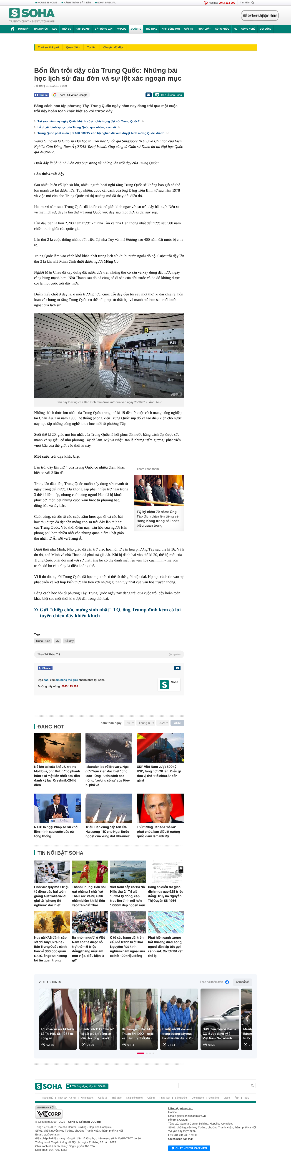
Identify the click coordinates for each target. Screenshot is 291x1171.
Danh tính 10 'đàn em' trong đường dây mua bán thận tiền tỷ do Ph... (178, 1034)
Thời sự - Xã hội (67, 1098)
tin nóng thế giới (67, 680)
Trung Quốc (148, 163)
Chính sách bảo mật (180, 1138)
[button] (140, 1053)
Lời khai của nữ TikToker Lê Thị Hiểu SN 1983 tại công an (57, 1034)
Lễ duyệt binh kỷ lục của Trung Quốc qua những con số (77, 127)
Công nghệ (248, 29)
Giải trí (188, 29)
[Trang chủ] (32, 15)
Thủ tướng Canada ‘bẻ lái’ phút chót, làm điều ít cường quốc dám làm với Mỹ (158, 831)
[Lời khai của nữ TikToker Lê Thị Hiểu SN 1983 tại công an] (58, 1019)
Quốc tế (136, 29)
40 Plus (121, 29)
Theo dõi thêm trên (211, 982)
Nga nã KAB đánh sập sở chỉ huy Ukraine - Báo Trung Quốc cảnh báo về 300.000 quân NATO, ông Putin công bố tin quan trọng (50, 948)
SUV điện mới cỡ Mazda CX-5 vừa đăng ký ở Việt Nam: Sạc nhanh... (219, 1034)
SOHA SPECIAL (106, 2)
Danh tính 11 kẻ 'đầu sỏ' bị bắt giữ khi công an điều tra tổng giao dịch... (98, 1034)
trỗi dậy (69, 641)
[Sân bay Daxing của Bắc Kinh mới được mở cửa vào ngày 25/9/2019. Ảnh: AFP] (109, 355)
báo (46, 680)
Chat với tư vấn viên (191, 1148)
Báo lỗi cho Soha (171, 95)
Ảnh (237, 1098)
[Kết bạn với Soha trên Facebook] (164, 684)
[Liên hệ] (177, 668)
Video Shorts (50, 982)
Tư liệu (91, 47)
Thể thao (151, 29)
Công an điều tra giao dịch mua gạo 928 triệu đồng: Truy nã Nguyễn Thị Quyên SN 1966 (165, 894)
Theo (109, 654)
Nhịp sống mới (171, 29)
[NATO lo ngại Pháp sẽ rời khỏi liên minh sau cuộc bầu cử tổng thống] (57, 808)
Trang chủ (47, 1098)
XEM (177, 723)
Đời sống (265, 29)
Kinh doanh (83, 29)
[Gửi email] (148, 94)
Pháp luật (204, 29)
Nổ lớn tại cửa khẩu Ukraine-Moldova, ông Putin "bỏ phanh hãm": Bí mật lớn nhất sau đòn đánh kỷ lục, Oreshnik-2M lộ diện (57, 776)
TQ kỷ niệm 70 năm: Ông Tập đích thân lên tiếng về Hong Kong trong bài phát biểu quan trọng (158, 519)
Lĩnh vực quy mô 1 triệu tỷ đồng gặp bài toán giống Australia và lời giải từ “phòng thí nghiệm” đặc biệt (51, 896)
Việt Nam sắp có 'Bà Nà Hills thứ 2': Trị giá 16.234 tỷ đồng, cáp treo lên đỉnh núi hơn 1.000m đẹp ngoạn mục (128, 896)
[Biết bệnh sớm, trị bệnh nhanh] (260, 15)
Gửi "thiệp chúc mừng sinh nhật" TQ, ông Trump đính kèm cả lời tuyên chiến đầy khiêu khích (110, 612)
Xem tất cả (242, 982)
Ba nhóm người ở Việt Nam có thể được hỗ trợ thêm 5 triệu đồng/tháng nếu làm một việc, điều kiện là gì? (88, 948)
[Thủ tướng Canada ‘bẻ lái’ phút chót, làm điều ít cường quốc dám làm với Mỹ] (160, 808)
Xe (235, 29)
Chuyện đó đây (113, 47)
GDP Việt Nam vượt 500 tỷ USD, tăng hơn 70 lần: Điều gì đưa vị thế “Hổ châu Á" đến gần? (159, 773)
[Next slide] (247, 1021)
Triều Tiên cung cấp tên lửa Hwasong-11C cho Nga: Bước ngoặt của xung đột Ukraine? (107, 831)
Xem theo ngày (110, 723)
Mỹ (57, 641)
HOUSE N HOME (47, 2)
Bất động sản (104, 29)
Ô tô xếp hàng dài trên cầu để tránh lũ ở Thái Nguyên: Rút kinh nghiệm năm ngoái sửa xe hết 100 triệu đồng (127, 946)
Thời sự (66, 29)
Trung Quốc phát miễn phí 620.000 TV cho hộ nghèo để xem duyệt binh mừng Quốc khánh (101, 133)
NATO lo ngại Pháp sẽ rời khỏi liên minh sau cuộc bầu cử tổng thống (56, 831)
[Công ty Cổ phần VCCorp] (90, 1112)
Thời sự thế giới (48, 47)
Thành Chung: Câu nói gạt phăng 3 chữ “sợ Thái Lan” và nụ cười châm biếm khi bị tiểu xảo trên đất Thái (89, 896)
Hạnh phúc (41, 29)
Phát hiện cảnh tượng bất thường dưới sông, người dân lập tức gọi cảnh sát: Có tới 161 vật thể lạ (165, 946)
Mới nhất (24, 29)
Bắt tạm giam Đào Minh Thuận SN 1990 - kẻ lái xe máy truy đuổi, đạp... (138, 1034)
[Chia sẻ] (41, 95)
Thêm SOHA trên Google (72, 95)
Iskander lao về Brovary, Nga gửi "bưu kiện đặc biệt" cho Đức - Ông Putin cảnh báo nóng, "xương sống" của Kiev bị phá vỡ (107, 776)
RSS (246, 1098)
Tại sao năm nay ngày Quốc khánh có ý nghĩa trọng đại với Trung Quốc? (89, 121)
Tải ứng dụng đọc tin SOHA (88, 1086)
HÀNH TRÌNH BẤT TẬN (77, 2)
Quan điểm (73, 47)
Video (226, 1098)
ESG (54, 29)
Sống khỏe (222, 29)
